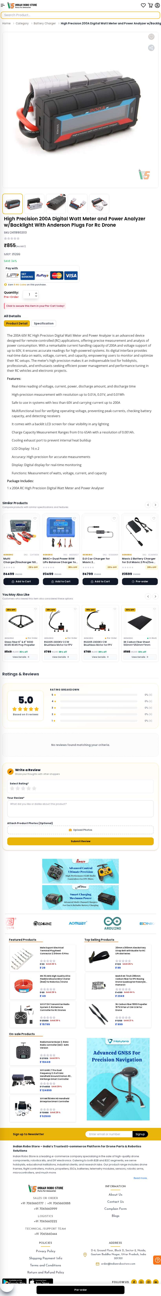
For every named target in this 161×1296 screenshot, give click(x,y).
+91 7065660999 (45, 1209)
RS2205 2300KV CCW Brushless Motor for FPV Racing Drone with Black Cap (19, 643)
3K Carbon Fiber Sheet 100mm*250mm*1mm (97, 643)
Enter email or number (104, 1134)
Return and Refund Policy (45, 1272)
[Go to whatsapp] (141, 1282)
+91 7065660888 (58, 1203)
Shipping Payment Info (45, 1258)
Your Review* (15, 798)
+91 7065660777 (32, 1203)
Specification (44, 323)
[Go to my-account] (157, 5)
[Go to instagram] (148, 1282)
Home (6, 23)
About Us (115, 1194)
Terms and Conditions (45, 1265)
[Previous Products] (148, 505)
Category (22, 23)
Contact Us (115, 1201)
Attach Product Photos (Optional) (30, 823)
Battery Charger (45, 23)
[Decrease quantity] (36, 296)
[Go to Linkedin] (156, 1282)
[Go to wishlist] (143, 5)
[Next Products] (155, 505)
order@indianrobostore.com (118, 1263)
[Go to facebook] (134, 1282)
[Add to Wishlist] (35, 609)
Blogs (115, 1216)
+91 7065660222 (45, 1221)
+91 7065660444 (45, 1234)
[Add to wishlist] (151, 37)
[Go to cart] (150, 5)
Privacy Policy (45, 1251)
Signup (140, 1134)
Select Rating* (19, 783)
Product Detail (16, 323)
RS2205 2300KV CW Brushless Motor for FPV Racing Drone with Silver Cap (58, 643)
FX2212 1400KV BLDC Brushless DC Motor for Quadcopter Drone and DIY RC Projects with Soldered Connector (139, 643)
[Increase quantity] (36, 293)
